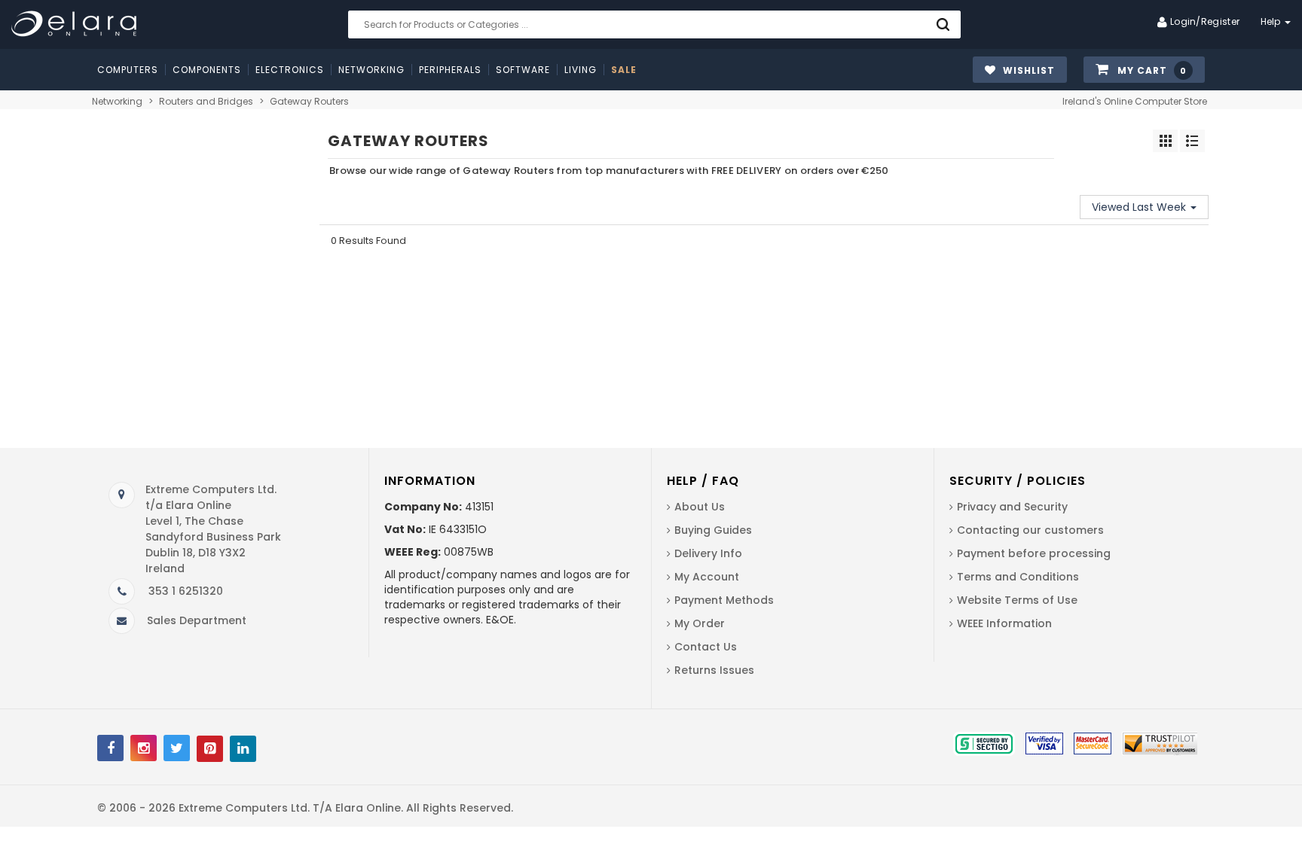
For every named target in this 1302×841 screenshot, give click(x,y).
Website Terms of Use (1017, 600)
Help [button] (1272, 21)
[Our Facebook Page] (110, 748)
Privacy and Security (1012, 506)
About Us (699, 506)
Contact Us (705, 646)
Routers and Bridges (206, 101)
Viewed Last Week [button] (1140, 207)
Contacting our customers (1030, 530)
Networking (117, 101)
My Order (699, 623)
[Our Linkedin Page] (243, 749)
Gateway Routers (309, 101)
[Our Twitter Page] (177, 748)
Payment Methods (724, 600)
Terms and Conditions (1018, 576)
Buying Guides (713, 530)
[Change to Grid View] (1165, 141)
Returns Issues (714, 670)
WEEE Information (1004, 623)
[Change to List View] (1192, 141)
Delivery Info (708, 553)
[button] (1144, 70)
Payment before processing (1034, 553)
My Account (706, 576)
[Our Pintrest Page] (210, 749)
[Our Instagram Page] (143, 748)
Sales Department (196, 620)
